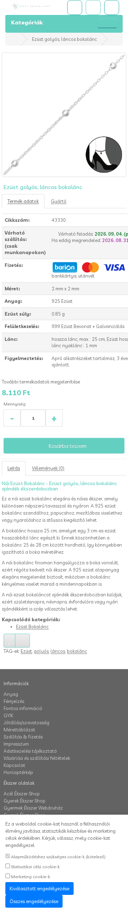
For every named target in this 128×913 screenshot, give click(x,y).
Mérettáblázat (19, 729)
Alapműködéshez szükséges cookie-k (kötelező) (58, 856)
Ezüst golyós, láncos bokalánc (64, 39)
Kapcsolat (14, 765)
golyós (41, 651)
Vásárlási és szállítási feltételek (37, 758)
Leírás (13, 468)
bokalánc (77, 651)
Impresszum (16, 744)
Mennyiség (15, 404)
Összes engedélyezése (34, 901)
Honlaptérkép (18, 772)
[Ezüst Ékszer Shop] (35, 6)
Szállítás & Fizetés (23, 737)
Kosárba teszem (67, 445)
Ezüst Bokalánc (32, 626)
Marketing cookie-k (30, 876)
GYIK (8, 715)
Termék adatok (23, 201)
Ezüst (26, 651)
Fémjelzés (14, 701)
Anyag (11, 694)
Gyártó (58, 201)
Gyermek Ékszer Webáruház (33, 808)
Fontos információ (23, 708)
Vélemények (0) (48, 468)
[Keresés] (74, 7)
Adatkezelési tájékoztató (30, 751)
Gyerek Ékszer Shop (25, 801)
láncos (57, 651)
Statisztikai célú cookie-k (35, 866)
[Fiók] (111, 7)
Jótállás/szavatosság (26, 722)
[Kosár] (93, 7)
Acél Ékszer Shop (22, 793)
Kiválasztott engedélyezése (39, 888)
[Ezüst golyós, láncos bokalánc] (64, 115)
